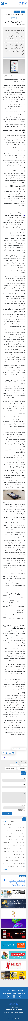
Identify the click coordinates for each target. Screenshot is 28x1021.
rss (8, 990)
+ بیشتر (5, 870)
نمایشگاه (14, 885)
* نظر (24, 791)
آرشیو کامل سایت (22, 993)
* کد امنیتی (22, 805)
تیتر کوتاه (8, 1009)
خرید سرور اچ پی (21, 885)
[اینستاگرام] (13, 996)
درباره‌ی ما (13, 990)
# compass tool (22, 768)
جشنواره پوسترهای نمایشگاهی (9, 993)
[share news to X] (7, 752)
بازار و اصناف (17, 12)
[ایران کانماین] (13, 894)
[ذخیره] (12, 18)
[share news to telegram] (13, 752)
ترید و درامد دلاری (21, 883)
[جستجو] (2, 3)
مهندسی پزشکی (13, 883)
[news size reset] (7, 76)
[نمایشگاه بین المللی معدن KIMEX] (13, 976)
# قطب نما (23, 765)
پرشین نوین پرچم (21, 880)
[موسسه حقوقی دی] (13, 945)
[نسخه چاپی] (15, 18)
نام (24, 778)
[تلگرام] (19, 996)
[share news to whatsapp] (10, 752)
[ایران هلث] (13, 966)
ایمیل (24, 785)
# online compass (10, 768)
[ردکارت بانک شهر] (13, 935)
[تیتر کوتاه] (23, 2)
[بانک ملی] (13, 914)
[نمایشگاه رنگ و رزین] (13, 904)
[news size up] (4, 76)
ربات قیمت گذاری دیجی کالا (10, 880)
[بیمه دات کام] (13, 924)
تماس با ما (20, 990)
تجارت (23, 12)
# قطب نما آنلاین (14, 765)
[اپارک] (13, 956)
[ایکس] (8, 996)
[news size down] (11, 76)
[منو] (6, 3)
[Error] (3, 752)
